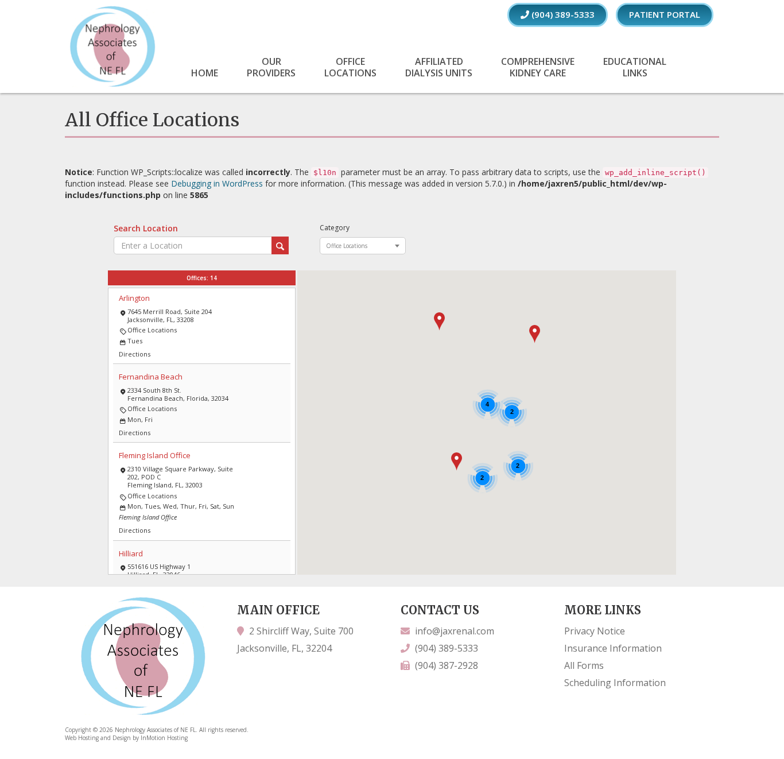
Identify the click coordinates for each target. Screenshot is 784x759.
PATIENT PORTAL (664, 14)
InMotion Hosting (164, 738)
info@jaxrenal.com (454, 631)
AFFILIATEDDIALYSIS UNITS (438, 67)
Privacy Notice (594, 631)
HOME (204, 73)
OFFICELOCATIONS (350, 67)
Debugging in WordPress (217, 183)
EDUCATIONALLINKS (634, 67)
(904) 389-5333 (562, 14)
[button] (534, 334)
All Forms (584, 665)
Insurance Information (613, 648)
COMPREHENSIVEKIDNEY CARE (538, 67)
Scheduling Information (615, 682)
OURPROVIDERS (271, 67)
